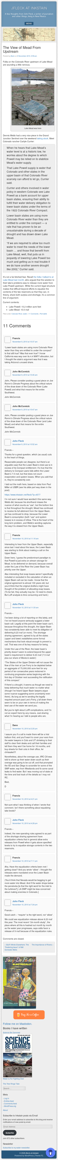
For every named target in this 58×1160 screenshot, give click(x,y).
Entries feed (9, 1101)
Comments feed (10, 1103)
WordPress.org (10, 1106)
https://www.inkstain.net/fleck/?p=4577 (22, 494)
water (25, 313)
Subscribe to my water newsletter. (16, 1147)
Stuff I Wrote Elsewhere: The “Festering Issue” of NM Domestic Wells (17, 947)
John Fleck (18, 440)
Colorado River (16, 313)
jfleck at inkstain (29, 7)
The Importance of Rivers (42, 944)
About (5, 1110)
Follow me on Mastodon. (17, 1024)
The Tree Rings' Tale (11, 1083)
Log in (6, 1098)
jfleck (13, 56)
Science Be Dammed (11, 1032)
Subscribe (10, 1132)
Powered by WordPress (24, 1156)
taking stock (42, 138)
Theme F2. (39, 1156)
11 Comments (33, 313)
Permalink (43, 313)
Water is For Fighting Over (13, 1078)
